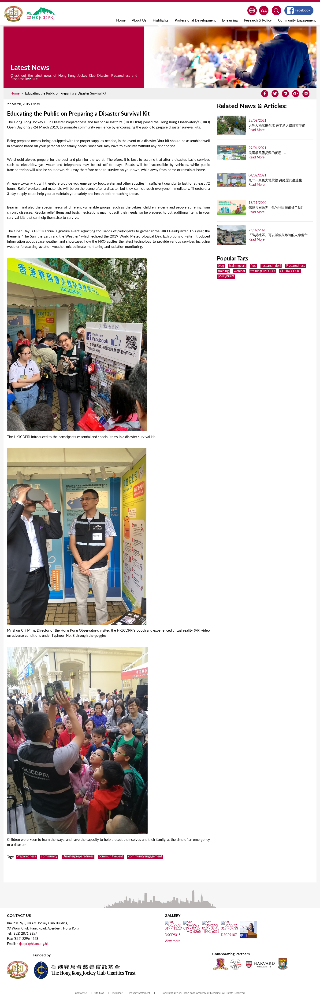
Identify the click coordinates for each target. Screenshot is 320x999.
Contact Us (81, 993)
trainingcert (237, 265)
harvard (259, 964)
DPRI (40, 14)
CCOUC (235, 964)
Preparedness (26, 856)
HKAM (13, 14)
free (253, 265)
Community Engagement (297, 20)
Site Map (99, 993)
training (223, 271)
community (49, 856)
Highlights (160, 20)
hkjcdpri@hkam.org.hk (32, 944)
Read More (256, 130)
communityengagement (145, 856)
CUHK (220, 964)
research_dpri (271, 265)
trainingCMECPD (262, 271)
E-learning (230, 20)
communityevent (111, 856)
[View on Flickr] (173, 935)
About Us (139, 20)
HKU (282, 964)
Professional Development (195, 20)
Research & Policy (258, 20)
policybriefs (226, 276)
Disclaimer (117, 993)
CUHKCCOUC (290, 271)
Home (121, 20)
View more (172, 941)
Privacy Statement (139, 993)
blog (221, 265)
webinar (239, 271)
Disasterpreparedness (78, 856)
